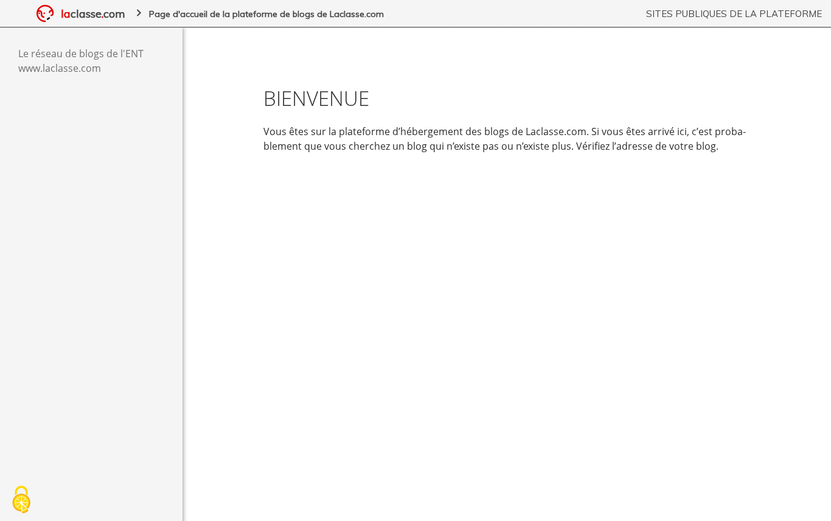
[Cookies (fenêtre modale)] (21, 500)
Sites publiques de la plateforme (734, 13)
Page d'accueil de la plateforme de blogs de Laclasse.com (266, 14)
